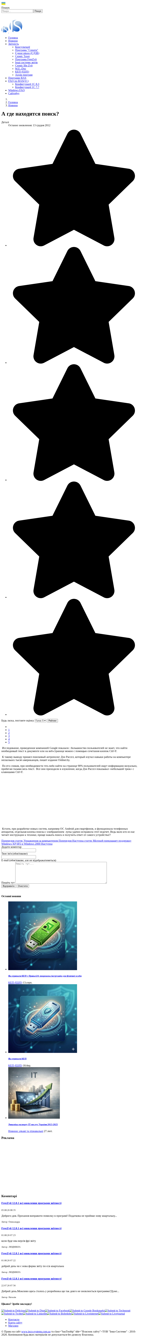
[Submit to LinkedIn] (35, 1313)
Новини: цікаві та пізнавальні (25, 1131)
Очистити (23, 886)
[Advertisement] (70, 800)
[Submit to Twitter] (12, 1313)
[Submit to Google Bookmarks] (87, 1310)
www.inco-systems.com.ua (36, 1331)
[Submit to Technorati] (117, 1310)
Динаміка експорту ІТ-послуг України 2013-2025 (33, 1124)
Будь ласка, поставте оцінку (17, 720)
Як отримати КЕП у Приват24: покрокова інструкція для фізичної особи (45, 976)
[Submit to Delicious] (13, 1310)
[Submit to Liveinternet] (84, 1313)
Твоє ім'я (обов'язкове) (14, 853)
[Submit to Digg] (35, 1310)
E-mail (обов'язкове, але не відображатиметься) (28, 860)
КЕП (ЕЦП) (15, 982)
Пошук (5, 7)
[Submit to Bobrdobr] (59, 1313)
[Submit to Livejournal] (111, 1313)
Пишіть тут (8, 882)
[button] (13, 43)
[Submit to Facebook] (57, 1310)
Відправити (8, 886)
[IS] (12, 31)
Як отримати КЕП (17, 1058)
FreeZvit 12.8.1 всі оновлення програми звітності (31, 1203)
